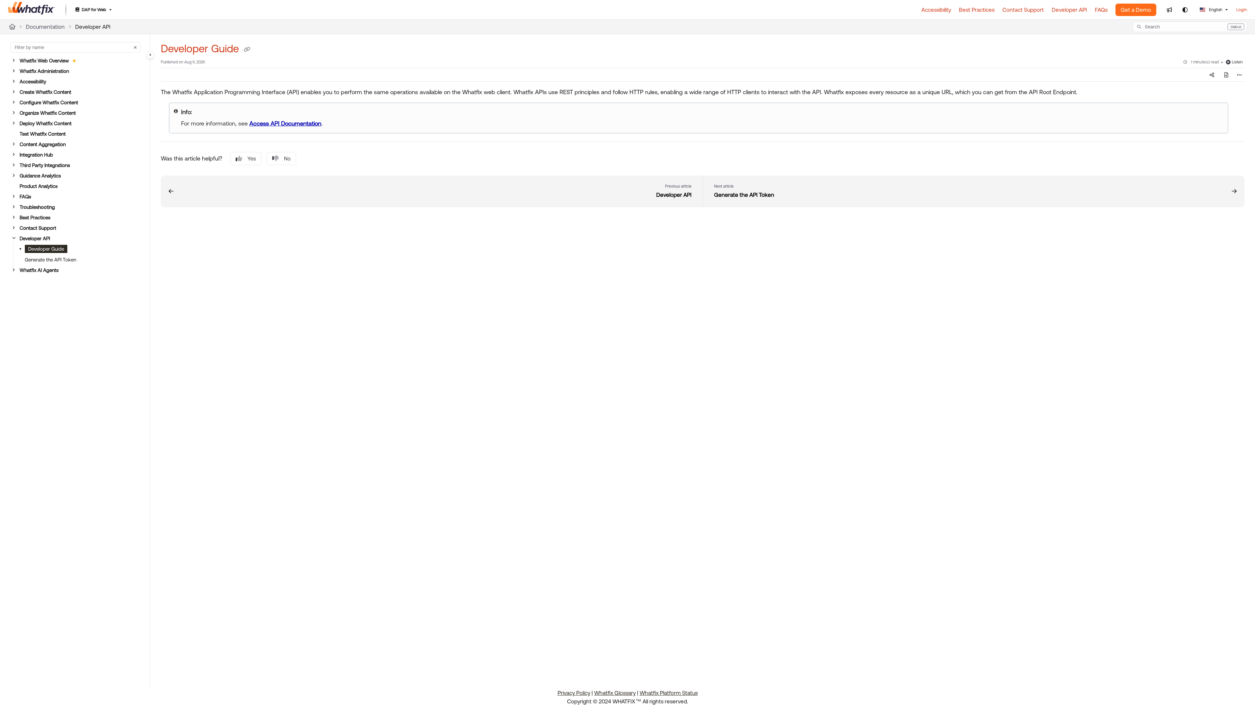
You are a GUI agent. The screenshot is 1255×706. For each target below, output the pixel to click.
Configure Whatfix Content (49, 102)
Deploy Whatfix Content (46, 123)
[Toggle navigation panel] (150, 55)
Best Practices (35, 217)
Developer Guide (46, 249)
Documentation (45, 27)
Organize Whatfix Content (48, 113)
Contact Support (38, 228)
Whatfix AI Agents (39, 270)
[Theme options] (1185, 10)
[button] (1190, 27)
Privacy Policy (574, 693)
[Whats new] (1169, 10)
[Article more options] (1239, 75)
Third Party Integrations (45, 165)
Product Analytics (39, 186)
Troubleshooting (37, 207)
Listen (1237, 61)
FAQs (25, 196)
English (1215, 9)
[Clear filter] (135, 47)
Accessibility (33, 81)
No (287, 158)
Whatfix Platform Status (669, 693)
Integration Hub (36, 155)
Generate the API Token (50, 259)
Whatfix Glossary (615, 693)
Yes (251, 158)
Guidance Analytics (40, 175)
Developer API (92, 27)
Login (1241, 9)
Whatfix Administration (44, 71)
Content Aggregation (43, 144)
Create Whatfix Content (45, 92)
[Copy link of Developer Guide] (247, 49)
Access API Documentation (285, 123)
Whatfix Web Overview (44, 60)
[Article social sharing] (1212, 75)
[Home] (31, 10)
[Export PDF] (1226, 75)
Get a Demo (1136, 10)
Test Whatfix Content (43, 134)
